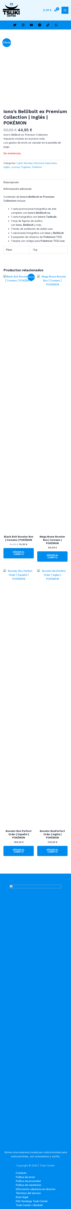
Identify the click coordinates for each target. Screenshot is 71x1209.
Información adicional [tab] (17, 188)
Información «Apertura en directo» (35, 1189)
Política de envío (25, 1177)
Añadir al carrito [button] (18, 553)
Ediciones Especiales (45, 163)
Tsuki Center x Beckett (29, 1205)
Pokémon (37, 167)
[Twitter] (14, 25)
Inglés (6, 167)
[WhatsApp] (56, 25)
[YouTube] (31, 25)
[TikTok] (47, 25)
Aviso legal (22, 1197)
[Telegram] (39, 25)
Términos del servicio (28, 1193)
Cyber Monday (24, 163)
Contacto (21, 1173)
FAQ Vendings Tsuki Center (32, 1201)
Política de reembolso (28, 1185)
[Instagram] (23, 25)
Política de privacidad (28, 1181)
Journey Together (21, 167)
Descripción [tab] (11, 182)
